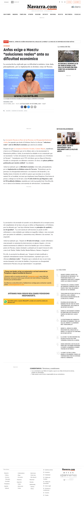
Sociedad (7, 481)
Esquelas (78, 14)
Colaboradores (21, 473)
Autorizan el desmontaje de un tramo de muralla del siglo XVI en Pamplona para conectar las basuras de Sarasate (68, 67)
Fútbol (19, 484)
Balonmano (33, 473)
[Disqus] (54, 398)
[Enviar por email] (32, 106)
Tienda (46, 495)
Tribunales (7, 479)
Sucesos (7, 477)
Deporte (45, 14)
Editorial (7, 488)
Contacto (47, 472)
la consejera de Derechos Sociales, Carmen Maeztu (29, 149)
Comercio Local (33, 276)
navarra (8, 110)
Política (7, 475)
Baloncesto (20, 486)
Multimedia (68, 14)
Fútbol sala (33, 475)
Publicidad (47, 475)
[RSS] (73, 473)
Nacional (53, 14)
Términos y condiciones (50, 368)
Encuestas (20, 477)
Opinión (30, 14)
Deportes (19, 482)
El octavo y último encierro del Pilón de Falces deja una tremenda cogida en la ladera (70, 338)
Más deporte (33, 477)
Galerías (32, 486)
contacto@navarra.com (16, 284)
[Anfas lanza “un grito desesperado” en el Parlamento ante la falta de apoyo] (68, 138)
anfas (25, 110)
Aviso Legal (48, 486)
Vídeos (32, 488)
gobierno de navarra (17, 110)
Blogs (19, 475)
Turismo (47, 492)
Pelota (19, 488)
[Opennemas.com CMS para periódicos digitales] (68, 477)
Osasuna (38, 14)
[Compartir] (22, 106)
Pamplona (23, 14)
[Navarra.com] (42, 7)
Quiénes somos (49, 470)
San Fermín (6, 14)
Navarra (15, 14)
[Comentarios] (35, 106)
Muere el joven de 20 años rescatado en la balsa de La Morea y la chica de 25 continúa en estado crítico (41, 41)
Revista (60, 14)
